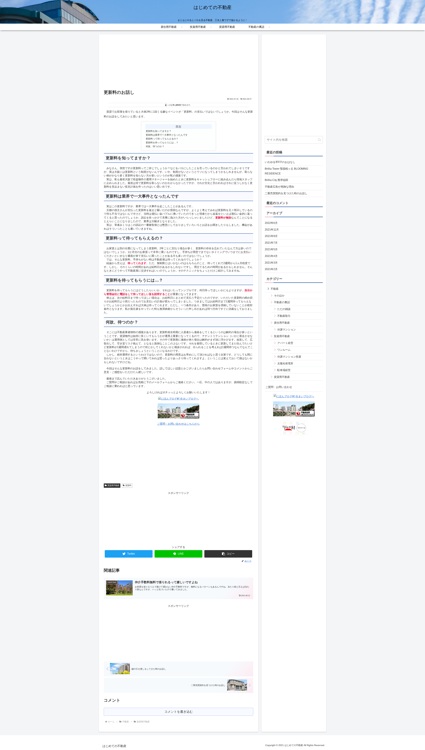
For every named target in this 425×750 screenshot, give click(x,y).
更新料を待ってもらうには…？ (162, 142)
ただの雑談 (284, 309)
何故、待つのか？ (155, 146)
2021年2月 (271, 269)
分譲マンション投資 (289, 356)
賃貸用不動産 (113, 485)
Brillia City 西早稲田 (276, 180)
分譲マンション (286, 329)
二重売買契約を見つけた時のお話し (286, 193)
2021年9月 (271, 236)
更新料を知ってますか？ (158, 131)
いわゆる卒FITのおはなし (280, 162)
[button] (228, 554)
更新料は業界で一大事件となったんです (167, 135)
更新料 (128, 485)
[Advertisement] (178, 63)
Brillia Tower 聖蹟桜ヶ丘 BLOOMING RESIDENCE (286, 171)
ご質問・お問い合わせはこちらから (178, 423)
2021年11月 (272, 229)
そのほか (279, 295)
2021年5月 (271, 249)
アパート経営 (285, 343)
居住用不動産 (282, 322)
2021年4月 (271, 255)
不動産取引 (284, 315)
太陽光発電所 (285, 363)
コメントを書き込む (178, 711)
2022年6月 (271, 222)
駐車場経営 (284, 370)
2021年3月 (271, 262)
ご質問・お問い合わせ (278, 386)
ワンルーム (284, 349)
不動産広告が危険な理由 (279, 186)
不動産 (275, 288)
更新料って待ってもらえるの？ (162, 138)
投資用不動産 (282, 336)
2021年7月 (271, 242)
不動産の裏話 (282, 302)
